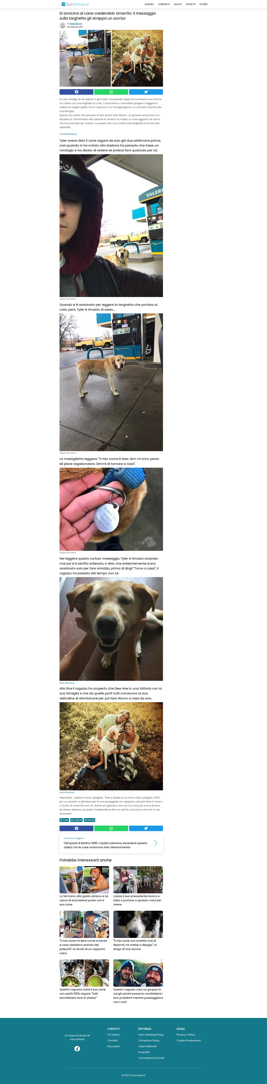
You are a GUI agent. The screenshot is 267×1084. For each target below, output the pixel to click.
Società (190, 4)
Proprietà (144, 1052)
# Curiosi (76, 820)
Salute (178, 4)
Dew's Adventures (67, 682)
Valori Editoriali (147, 1046)
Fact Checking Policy (151, 1034)
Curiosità (164, 4)
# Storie (90, 820)
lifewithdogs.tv (70, 133)
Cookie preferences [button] (189, 1040)
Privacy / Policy (186, 1034)
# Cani (64, 820)
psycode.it (113, 1046)
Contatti (112, 1040)
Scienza (149, 4)
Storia (203, 4)
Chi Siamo (113, 1034)
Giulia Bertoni (76, 23)
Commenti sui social (151, 1058)
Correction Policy (149, 1040)
